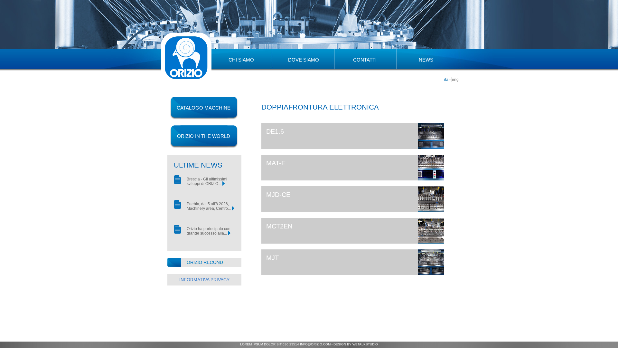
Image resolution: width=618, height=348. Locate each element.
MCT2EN (279, 226)
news (426, 60)
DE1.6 (275, 131)
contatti (365, 60)
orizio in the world (203, 136)
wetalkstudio (365, 344)
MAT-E (276, 163)
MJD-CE (278, 194)
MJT (272, 257)
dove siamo (303, 60)
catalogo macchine (203, 108)
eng (455, 79)
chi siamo (241, 60)
